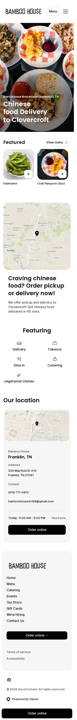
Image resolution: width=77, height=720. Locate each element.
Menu (53, 11)
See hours (59, 518)
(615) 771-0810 (18, 493)
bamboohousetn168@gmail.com (31, 502)
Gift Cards (14, 608)
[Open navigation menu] (65, 11)
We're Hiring (16, 615)
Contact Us (15, 621)
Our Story (14, 602)
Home (11, 578)
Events (12, 596)
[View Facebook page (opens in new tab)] (9, 679)
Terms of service (19, 652)
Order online (37, 530)
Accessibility (16, 658)
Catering (13, 590)
